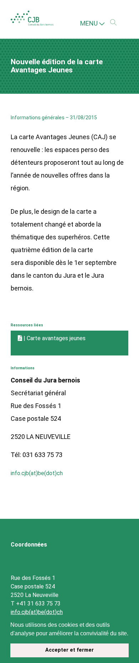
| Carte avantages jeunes (59, 338)
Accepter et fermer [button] (69, 650)
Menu (89, 23)
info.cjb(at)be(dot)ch (40, 471)
